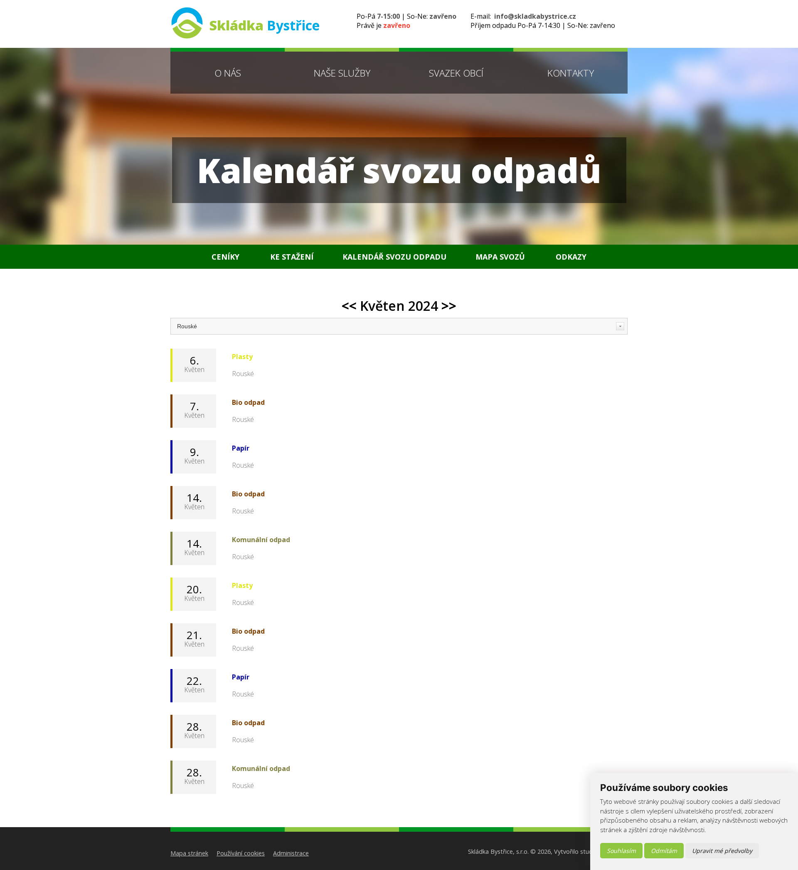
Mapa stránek (189, 853)
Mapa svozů (500, 257)
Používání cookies (241, 853)
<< (349, 306)
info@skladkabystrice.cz (535, 16)
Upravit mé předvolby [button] (722, 851)
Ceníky (225, 257)
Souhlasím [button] (621, 851)
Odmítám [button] (664, 851)
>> (448, 306)
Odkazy (571, 257)
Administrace (291, 853)
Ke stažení (291, 257)
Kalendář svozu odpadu (394, 257)
